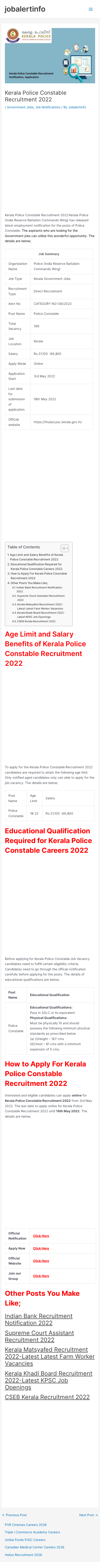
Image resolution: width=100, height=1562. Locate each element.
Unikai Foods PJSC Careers (25, 1540)
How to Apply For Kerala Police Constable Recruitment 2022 (39, 576)
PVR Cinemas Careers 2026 (26, 1525)
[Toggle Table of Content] (62, 548)
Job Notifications (47, 107)
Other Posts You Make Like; (29, 583)
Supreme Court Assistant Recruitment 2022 (41, 598)
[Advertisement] (50, 162)
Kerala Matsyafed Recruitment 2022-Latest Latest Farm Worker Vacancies (40, 606)
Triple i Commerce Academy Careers (32, 1532)
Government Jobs (20, 107)
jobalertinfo (25, 8)
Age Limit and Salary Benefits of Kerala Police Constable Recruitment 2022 (36, 557)
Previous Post (14, 1515)
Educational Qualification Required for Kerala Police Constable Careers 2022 (37, 566)
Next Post (88, 1515)
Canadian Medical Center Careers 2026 (34, 1547)
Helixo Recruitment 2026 (23, 1555)
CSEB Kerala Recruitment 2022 (36, 621)
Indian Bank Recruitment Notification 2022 (39, 589)
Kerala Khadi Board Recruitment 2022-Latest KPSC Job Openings (41, 615)
